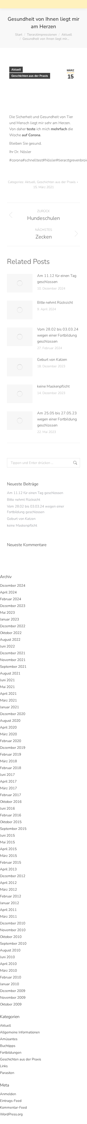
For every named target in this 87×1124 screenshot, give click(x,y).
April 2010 (8, 963)
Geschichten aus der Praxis (29, 76)
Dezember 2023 (12, 605)
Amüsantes (8, 1039)
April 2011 (8, 909)
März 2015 (8, 855)
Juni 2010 (7, 957)
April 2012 (8, 882)
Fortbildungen (10, 1052)
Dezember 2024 (12, 585)
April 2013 (8, 869)
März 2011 (8, 916)
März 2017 (8, 788)
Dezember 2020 (12, 714)
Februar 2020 (10, 741)
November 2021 (13, 659)
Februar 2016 (10, 815)
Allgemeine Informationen (20, 1032)
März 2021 (8, 700)
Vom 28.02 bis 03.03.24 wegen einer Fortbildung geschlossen (57, 335)
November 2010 (13, 930)
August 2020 (10, 720)
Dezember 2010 (12, 923)
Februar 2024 (10, 599)
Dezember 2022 (12, 626)
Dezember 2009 (12, 990)
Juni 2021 (7, 680)
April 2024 (8, 592)
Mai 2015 (7, 842)
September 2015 (13, 828)
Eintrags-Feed (11, 1100)
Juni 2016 (7, 808)
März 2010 (8, 970)
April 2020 (8, 727)
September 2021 (13, 666)
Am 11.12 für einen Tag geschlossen (56, 278)
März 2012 (8, 889)
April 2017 (8, 781)
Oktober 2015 (11, 822)
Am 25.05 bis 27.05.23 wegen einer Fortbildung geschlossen (57, 419)
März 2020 (8, 734)
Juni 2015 (7, 835)
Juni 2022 (7, 646)
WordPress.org (11, 1114)
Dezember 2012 (12, 876)
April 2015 (8, 849)
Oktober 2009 (11, 1004)
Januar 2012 (9, 903)
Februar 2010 (10, 977)
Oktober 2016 (11, 801)
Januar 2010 (9, 984)
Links (4, 1066)
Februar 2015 (10, 862)
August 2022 (10, 639)
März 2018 (8, 761)
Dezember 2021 (12, 653)
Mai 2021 (7, 687)
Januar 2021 (9, 707)
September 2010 (13, 943)
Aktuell (16, 69)
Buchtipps (7, 1045)
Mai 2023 (7, 612)
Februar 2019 (10, 754)
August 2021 (10, 673)
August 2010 (10, 950)
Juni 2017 (7, 774)
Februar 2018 (10, 768)
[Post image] (19, 283)
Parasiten (7, 1072)
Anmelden (8, 1094)
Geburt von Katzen (52, 359)
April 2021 (8, 693)
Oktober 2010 (11, 936)
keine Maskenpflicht (53, 386)
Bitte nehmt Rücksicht (55, 302)
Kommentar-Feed (13, 1107)
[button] (12, 8)
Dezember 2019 (12, 747)
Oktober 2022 (11, 632)
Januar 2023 (9, 619)
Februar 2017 (10, 795)
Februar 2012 (10, 896)
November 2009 (13, 997)
